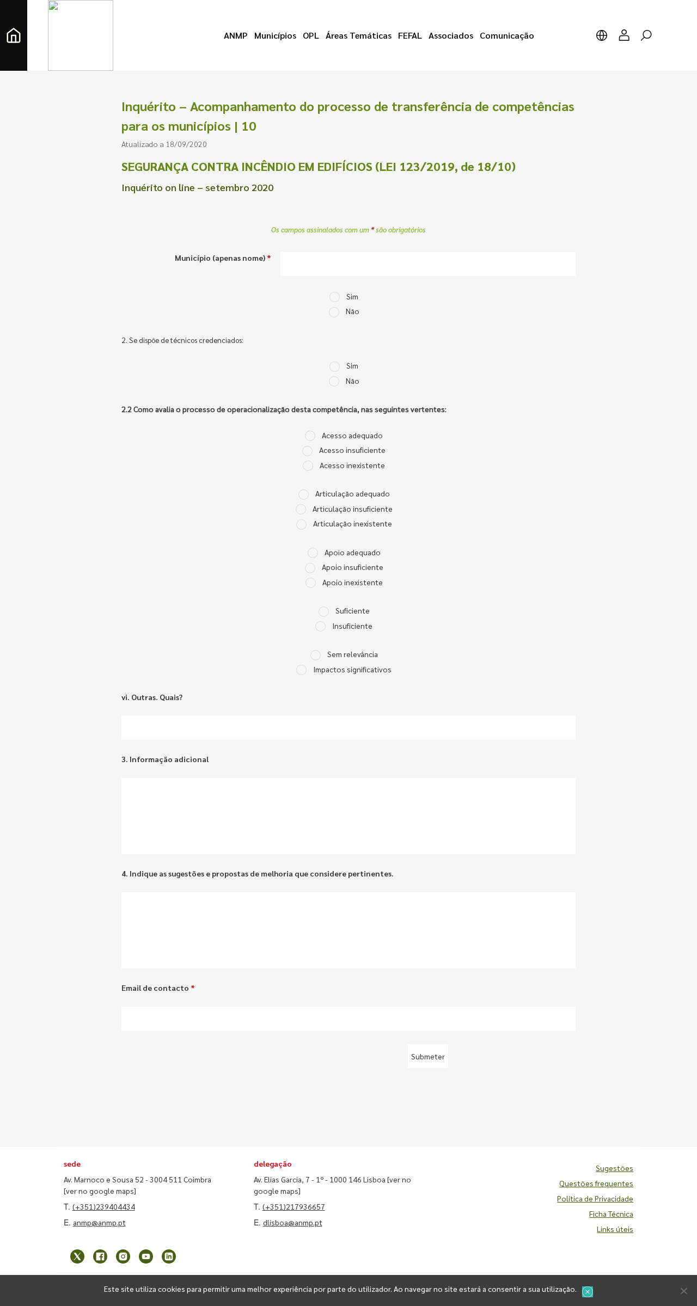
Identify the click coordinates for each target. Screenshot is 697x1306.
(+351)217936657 (293, 1206)
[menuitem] (236, 35)
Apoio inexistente (352, 582)
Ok (587, 1291)
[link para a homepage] (13, 35)
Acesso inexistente (352, 465)
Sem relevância (352, 654)
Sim (352, 296)
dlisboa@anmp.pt (292, 1222)
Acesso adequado (352, 435)
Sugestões (614, 1168)
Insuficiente (352, 625)
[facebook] (100, 1256)
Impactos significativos (352, 669)
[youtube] (146, 1256)
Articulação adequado (352, 493)
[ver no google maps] (100, 1190)
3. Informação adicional (165, 759)
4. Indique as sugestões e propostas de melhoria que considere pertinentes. (257, 873)
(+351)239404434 (103, 1206)
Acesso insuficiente (352, 450)
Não (352, 311)
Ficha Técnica (611, 1213)
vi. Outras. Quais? (151, 697)
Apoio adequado (353, 552)
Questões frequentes (596, 1183)
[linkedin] (169, 1256)
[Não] (683, 1290)
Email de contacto (158, 987)
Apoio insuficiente (352, 567)
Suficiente (352, 610)
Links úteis (615, 1229)
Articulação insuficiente (353, 508)
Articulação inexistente (352, 523)
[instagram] (123, 1256)
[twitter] (77, 1256)
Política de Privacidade (595, 1198)
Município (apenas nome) (223, 257)
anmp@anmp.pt (99, 1222)
